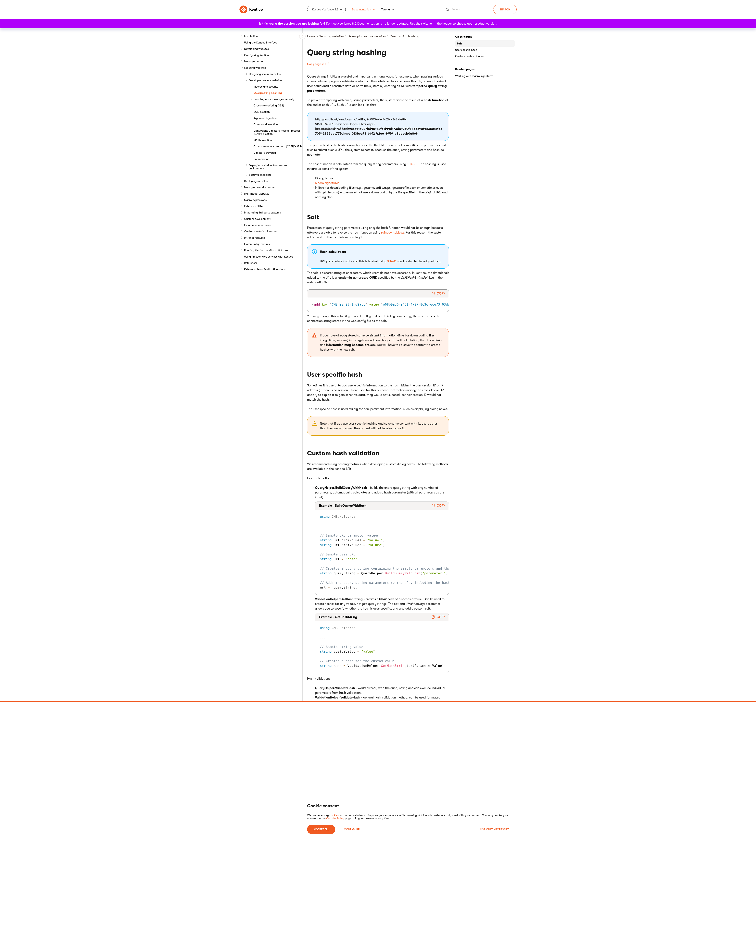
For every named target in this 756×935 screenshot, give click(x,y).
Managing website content (260, 187)
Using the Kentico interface (260, 42)
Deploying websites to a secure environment (268, 167)
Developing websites (256, 48)
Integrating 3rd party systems (262, 212)
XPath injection (263, 140)
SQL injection (262, 111)
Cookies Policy (335, 818)
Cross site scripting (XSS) (269, 105)
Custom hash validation (470, 56)
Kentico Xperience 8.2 (325, 9)
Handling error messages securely (274, 99)
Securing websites (255, 67)
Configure (352, 829)
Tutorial (385, 9)
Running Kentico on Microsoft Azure (266, 250)
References (250, 262)
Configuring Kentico (256, 55)
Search (505, 9)
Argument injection (265, 118)
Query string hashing (268, 92)
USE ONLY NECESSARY (494, 829)
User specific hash (466, 49)
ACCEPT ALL (321, 829)
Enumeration (261, 159)
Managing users (253, 61)
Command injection (266, 124)
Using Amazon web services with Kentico (268, 256)
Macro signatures (327, 183)
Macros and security (266, 86)
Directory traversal (265, 152)
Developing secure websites (265, 80)
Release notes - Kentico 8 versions (264, 269)
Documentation (361, 9)
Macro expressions (255, 199)
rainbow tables (391, 232)
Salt (459, 43)
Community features (257, 244)
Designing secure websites (265, 74)
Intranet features (254, 237)
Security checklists (260, 174)
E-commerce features (257, 225)
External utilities (253, 206)
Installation (251, 36)
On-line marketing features (260, 231)
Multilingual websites (256, 193)
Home (311, 36)
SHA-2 (411, 164)
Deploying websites (256, 181)
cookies (334, 815)
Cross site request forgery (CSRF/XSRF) (278, 146)
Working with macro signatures (474, 76)
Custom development (257, 218)
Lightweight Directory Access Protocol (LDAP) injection (277, 132)
